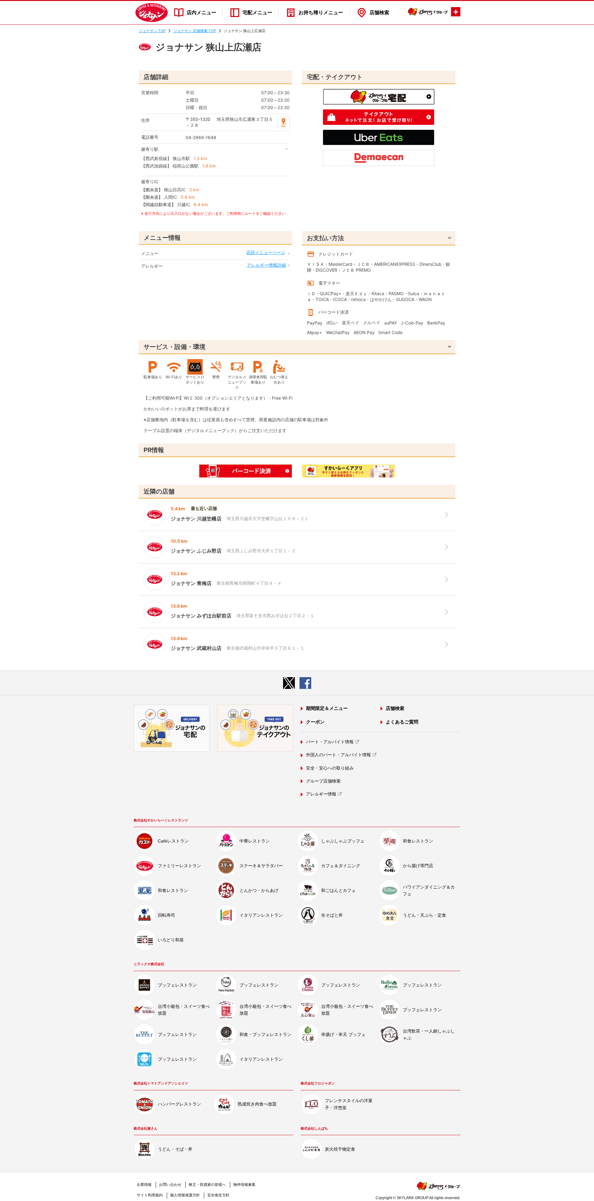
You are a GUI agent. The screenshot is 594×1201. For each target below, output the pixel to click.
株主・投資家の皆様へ (207, 1184)
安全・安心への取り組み (330, 768)
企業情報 (144, 1184)
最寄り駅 (149, 149)
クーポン (315, 721)
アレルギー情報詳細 (266, 265)
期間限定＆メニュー (327, 708)
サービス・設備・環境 (174, 346)
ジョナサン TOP (152, 30)
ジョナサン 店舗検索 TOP (194, 30)
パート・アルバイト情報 (330, 741)
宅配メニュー (257, 12)
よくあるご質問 (402, 721)
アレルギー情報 (321, 793)
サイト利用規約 (150, 1195)
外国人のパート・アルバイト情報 (338, 754)
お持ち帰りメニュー (321, 12)
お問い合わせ (170, 1184)
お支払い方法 (325, 238)
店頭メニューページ (265, 252)
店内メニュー (201, 12)
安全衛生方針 (218, 1195)
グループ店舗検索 (323, 781)
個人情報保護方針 (185, 1195)
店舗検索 (379, 12)
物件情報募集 (244, 1184)
